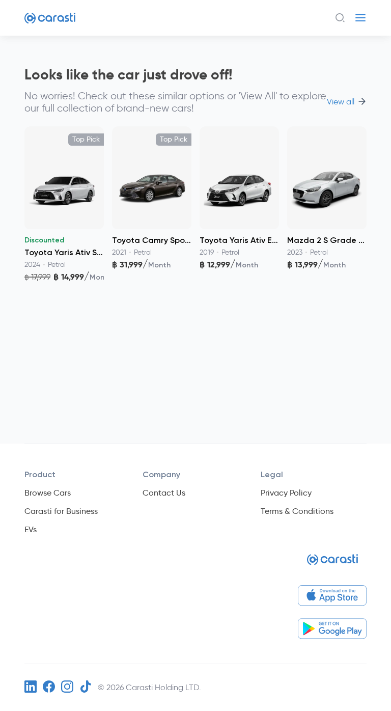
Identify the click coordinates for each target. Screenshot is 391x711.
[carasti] (151, 284)
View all (340, 102)
